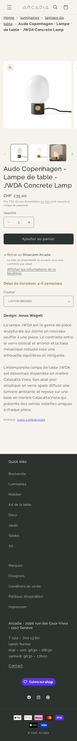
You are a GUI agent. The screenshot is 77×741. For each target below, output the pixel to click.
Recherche (17, 474)
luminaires (29, 17)
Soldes (14, 536)
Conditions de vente (25, 586)
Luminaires (17, 484)
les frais (46, 201)
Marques (15, 565)
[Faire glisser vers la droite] (72, 153)
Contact (16, 666)
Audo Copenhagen (31, 420)
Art (11, 546)
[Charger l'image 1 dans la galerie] (19, 152)
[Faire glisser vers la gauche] (4, 153)
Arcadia (44, 732)
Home (9, 17)
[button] (9, 7)
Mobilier (15, 494)
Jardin (13, 525)
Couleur (9, 292)
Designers (17, 576)
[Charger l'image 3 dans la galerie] (58, 152)
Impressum (18, 607)
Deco (13, 515)
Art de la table (20, 505)
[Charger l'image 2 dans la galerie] (38, 152)
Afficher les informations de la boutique (31, 271)
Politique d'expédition (26, 596)
